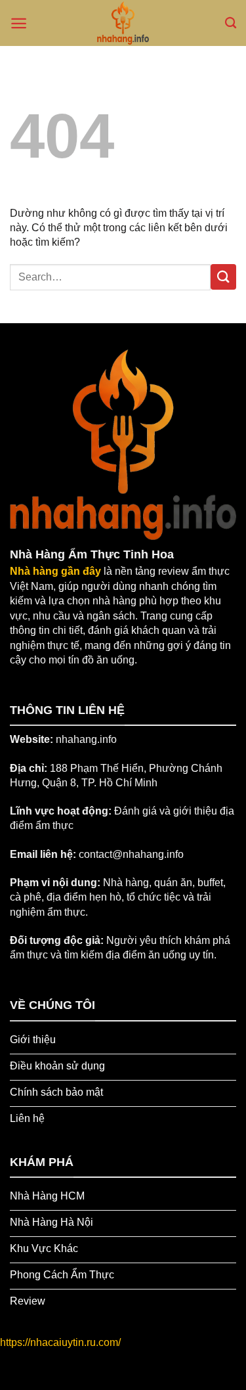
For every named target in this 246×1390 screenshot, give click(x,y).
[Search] (230, 23)
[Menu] (19, 23)
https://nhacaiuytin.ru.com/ (60, 1342)
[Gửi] (223, 277)
